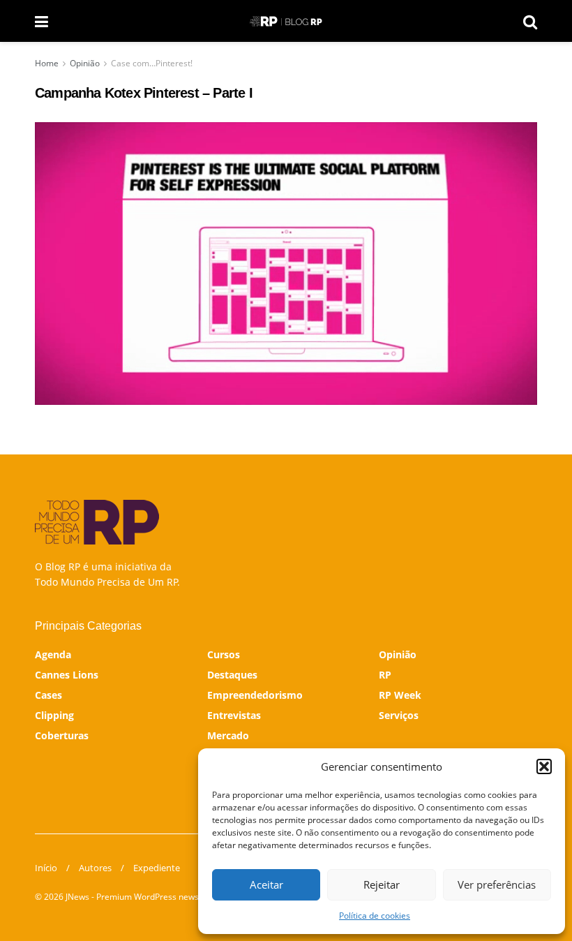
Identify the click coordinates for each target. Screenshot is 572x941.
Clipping (54, 715)
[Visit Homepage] (286, 21)
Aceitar (266, 884)
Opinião (85, 63)
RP (385, 674)
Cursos (223, 654)
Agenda (53, 654)
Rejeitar (381, 884)
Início (46, 867)
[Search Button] (530, 21)
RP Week (400, 695)
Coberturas (62, 735)
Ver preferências (497, 884)
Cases (48, 695)
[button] (544, 766)
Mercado (228, 735)
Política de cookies (374, 915)
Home (47, 63)
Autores (95, 867)
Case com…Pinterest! (152, 63)
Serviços (399, 715)
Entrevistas (234, 715)
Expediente (156, 867)
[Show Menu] (41, 21)
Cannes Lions (66, 674)
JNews (77, 897)
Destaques (232, 674)
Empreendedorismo (255, 695)
